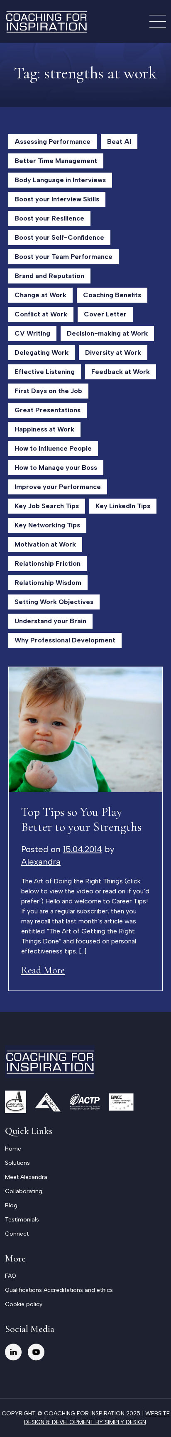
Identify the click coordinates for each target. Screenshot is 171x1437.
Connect (17, 1233)
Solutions (17, 1162)
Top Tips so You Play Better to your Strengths (81, 819)
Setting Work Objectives (54, 602)
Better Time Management (56, 161)
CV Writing (32, 333)
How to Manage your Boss (56, 467)
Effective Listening (45, 372)
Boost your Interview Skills (57, 199)
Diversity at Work (113, 352)
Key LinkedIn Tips (122, 506)
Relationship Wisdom (48, 583)
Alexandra (41, 862)
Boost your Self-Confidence (59, 237)
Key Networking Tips (47, 525)
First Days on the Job (48, 391)
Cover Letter (105, 314)
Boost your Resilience (49, 218)
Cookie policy (23, 1304)
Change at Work (40, 295)
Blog (11, 1205)
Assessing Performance (52, 141)
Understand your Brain (50, 621)
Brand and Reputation (49, 276)
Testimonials (22, 1219)
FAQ (10, 1275)
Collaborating (23, 1191)
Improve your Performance (58, 487)
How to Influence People (53, 448)
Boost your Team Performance (63, 257)
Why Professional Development (65, 640)
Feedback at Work (120, 372)
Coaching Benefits (112, 295)
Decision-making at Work (107, 333)
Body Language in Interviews (60, 180)
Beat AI (119, 141)
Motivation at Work (45, 544)
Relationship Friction (48, 563)
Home (13, 1148)
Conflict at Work (41, 314)
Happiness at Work (44, 429)
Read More (43, 970)
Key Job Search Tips (47, 506)
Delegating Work (41, 352)
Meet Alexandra (26, 1177)
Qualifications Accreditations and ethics (59, 1290)
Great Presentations (48, 410)
